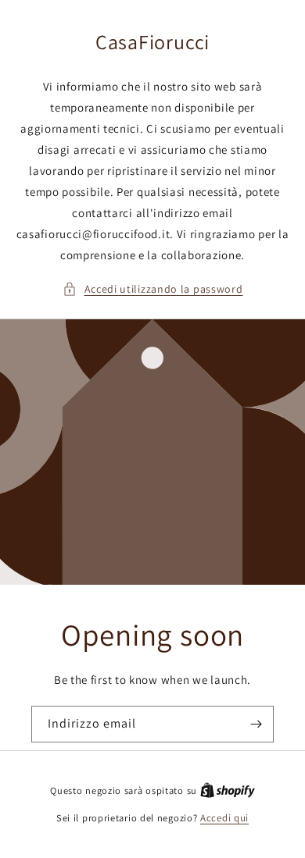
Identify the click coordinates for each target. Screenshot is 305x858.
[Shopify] (227, 790)
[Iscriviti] (256, 724)
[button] (153, 289)
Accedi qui (224, 817)
